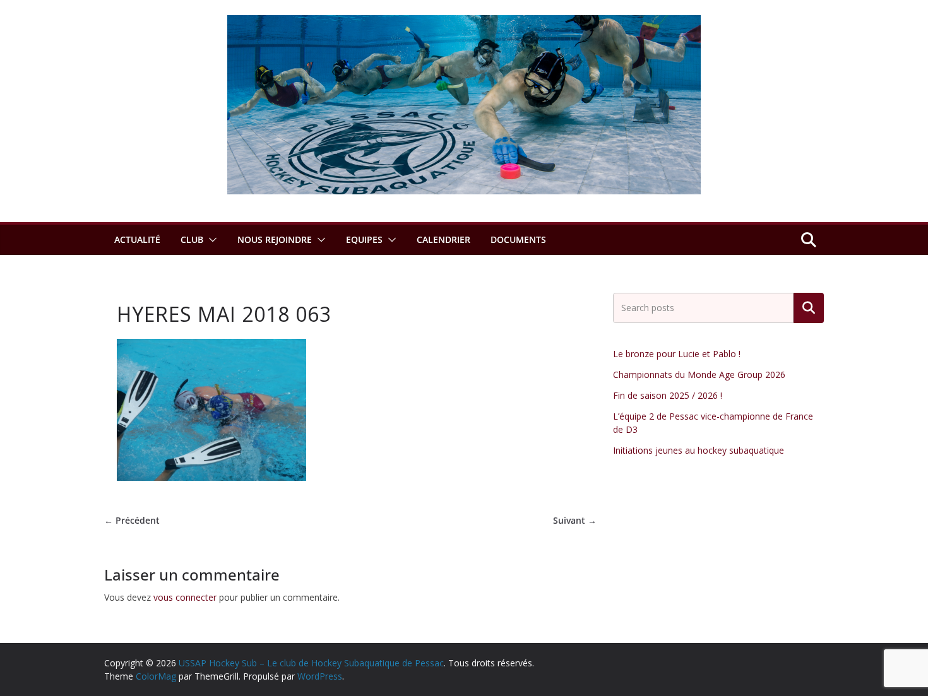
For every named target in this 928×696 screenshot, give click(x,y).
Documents (518, 239)
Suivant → (575, 520)
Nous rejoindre (274, 239)
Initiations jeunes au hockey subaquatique (698, 450)
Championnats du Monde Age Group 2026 (699, 374)
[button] (210, 240)
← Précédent (132, 520)
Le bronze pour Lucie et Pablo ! (677, 354)
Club (192, 239)
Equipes (364, 239)
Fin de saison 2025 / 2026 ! (667, 395)
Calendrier (443, 239)
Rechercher (809, 308)
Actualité (137, 239)
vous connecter (185, 597)
